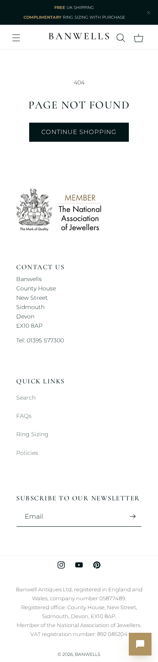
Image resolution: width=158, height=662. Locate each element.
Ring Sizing (32, 434)
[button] (16, 38)
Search (26, 397)
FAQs (24, 416)
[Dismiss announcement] (148, 12)
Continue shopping (79, 132)
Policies (27, 452)
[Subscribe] (132, 516)
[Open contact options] (140, 644)
